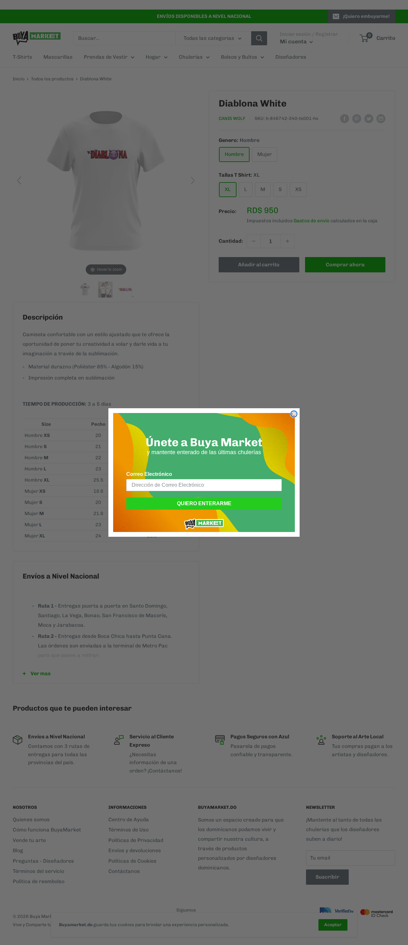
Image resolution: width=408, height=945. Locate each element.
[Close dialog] (294, 414)
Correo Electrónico (149, 474)
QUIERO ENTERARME (204, 503)
